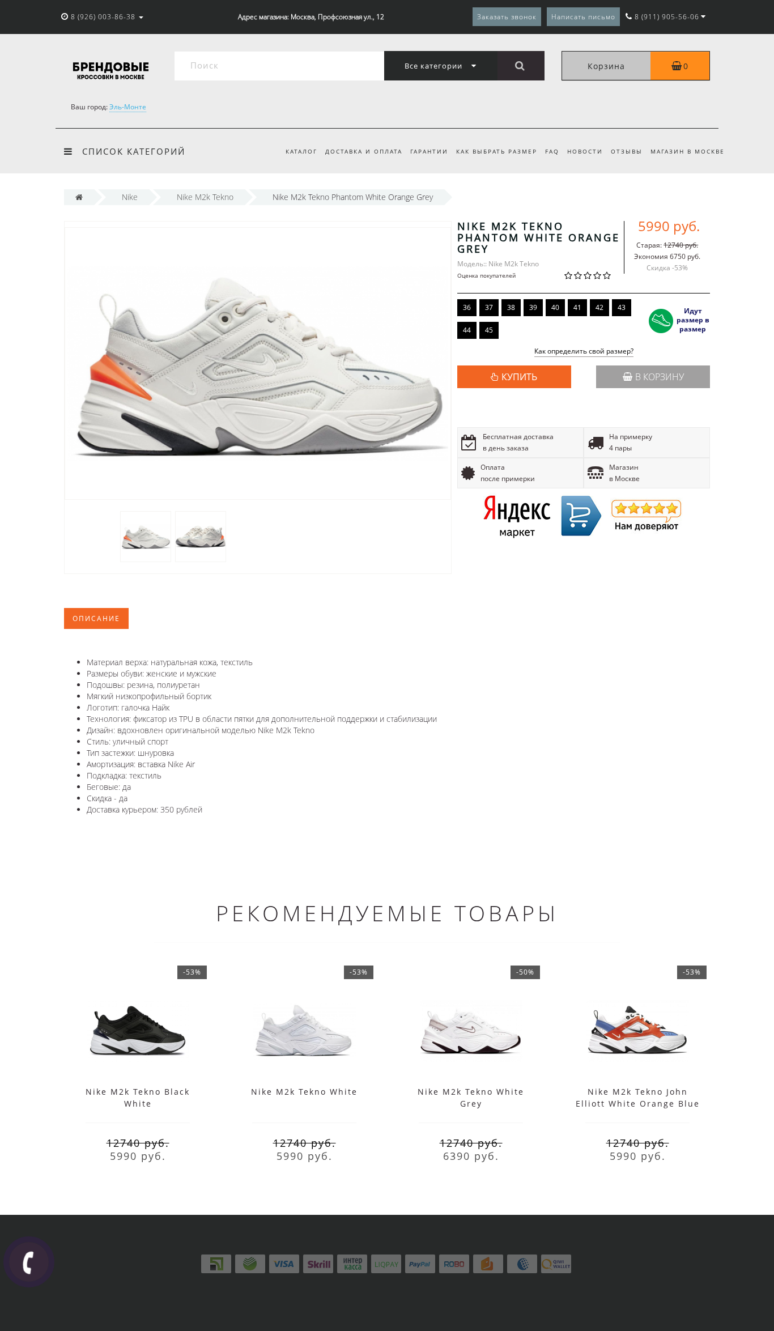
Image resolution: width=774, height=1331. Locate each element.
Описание (96, 618)
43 (622, 307)
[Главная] (79, 197)
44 (467, 330)
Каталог (301, 151)
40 (555, 307)
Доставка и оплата (363, 151)
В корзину (659, 377)
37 (489, 307)
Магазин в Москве (687, 151)
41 (577, 307)
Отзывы (627, 151)
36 (467, 307)
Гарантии (429, 151)
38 (511, 307)
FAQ (552, 151)
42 (599, 307)
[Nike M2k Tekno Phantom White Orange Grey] (145, 536)
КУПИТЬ (519, 376)
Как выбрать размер (496, 151)
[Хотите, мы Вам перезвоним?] (28, 1261)
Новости (585, 151)
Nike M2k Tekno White (304, 1091)
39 (533, 307)
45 (489, 330)
